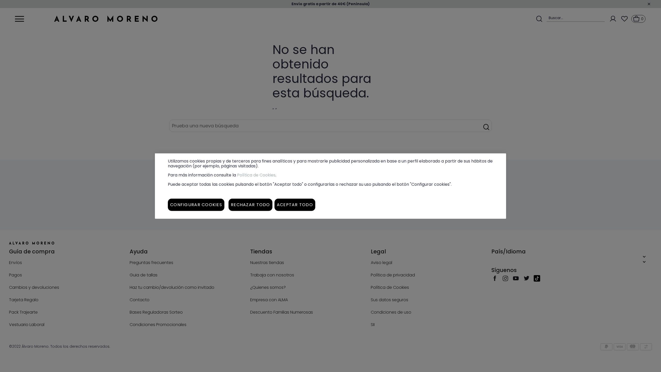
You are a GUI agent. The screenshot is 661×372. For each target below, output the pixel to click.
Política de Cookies (256, 175)
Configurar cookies (196, 204)
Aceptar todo (295, 204)
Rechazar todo (250, 204)
